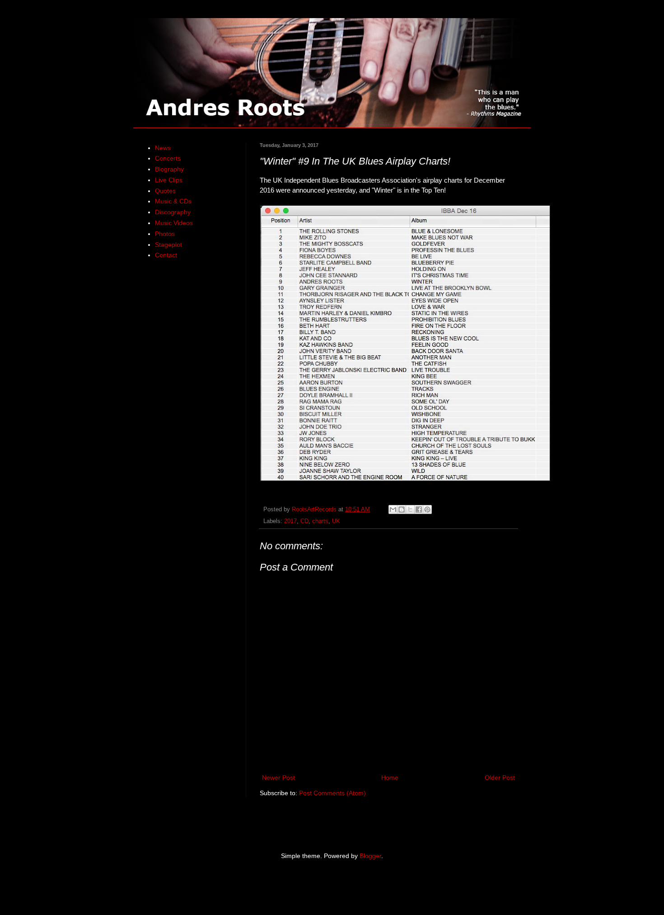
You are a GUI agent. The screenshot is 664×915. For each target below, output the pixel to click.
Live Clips (168, 180)
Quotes (165, 190)
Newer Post (278, 777)
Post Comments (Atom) (332, 793)
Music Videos (174, 222)
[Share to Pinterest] (427, 509)
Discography (173, 212)
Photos (165, 233)
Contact (166, 255)
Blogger (370, 855)
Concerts (168, 158)
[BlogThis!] (401, 509)
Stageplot (168, 244)
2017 (290, 521)
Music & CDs (173, 201)
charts (320, 521)
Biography (169, 169)
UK (336, 521)
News (163, 147)
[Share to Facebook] (418, 509)
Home (389, 777)
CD (304, 521)
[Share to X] (410, 509)
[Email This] (392, 509)
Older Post (500, 777)
